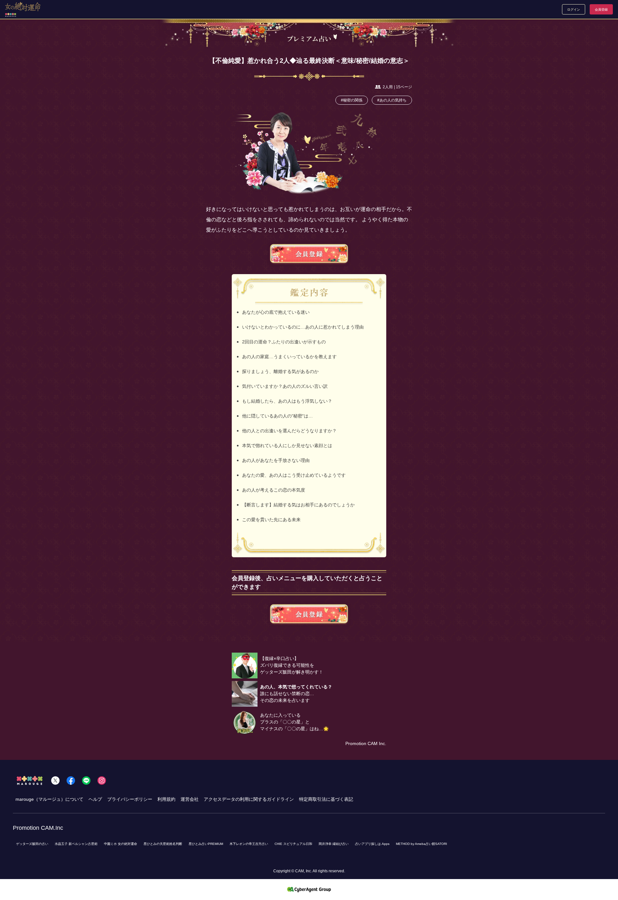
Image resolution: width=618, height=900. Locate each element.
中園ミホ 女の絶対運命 (120, 844)
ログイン (573, 9)
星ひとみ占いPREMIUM (206, 844)
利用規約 (166, 799)
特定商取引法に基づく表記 (326, 799)
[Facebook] (71, 780)
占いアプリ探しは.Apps (372, 844)
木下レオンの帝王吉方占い (248, 844)
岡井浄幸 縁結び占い (334, 844)
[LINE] (86, 780)
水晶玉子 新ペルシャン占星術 (76, 844)
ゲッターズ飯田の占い (32, 844)
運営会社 (190, 799)
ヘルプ (95, 799)
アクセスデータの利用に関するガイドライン (249, 799)
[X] (55, 780)
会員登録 (601, 9)
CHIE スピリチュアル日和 (293, 844)
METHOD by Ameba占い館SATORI (421, 844)
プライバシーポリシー (129, 799)
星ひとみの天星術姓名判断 (163, 844)
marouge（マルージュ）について (49, 799)
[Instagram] (101, 780)
